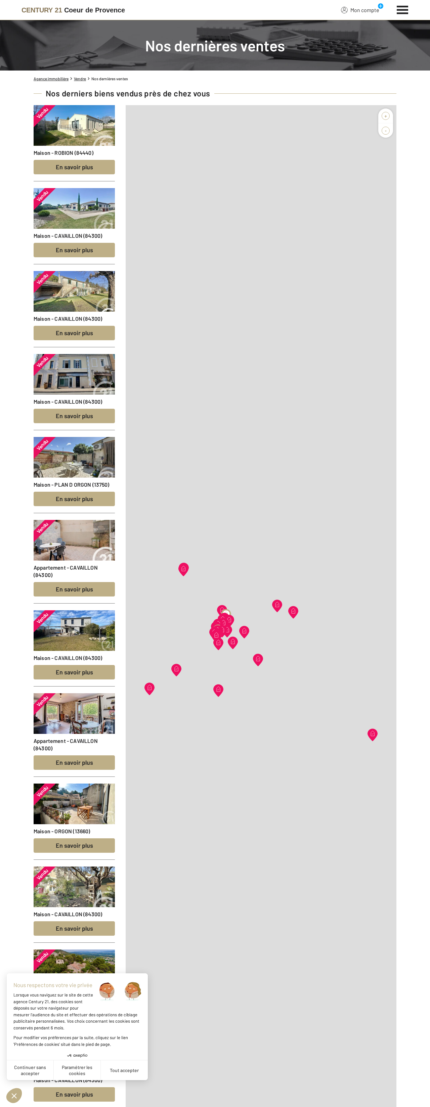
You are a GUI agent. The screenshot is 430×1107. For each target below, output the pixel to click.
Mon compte (364, 10)
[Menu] (402, 9)
